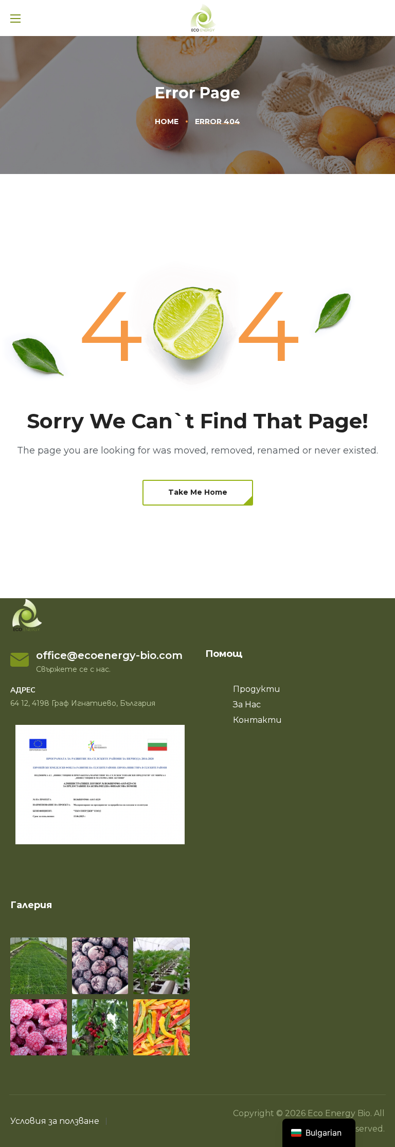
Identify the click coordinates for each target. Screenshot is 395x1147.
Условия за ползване (54, 1121)
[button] (197, 493)
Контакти (257, 720)
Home (166, 121)
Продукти (256, 689)
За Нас (247, 704)
